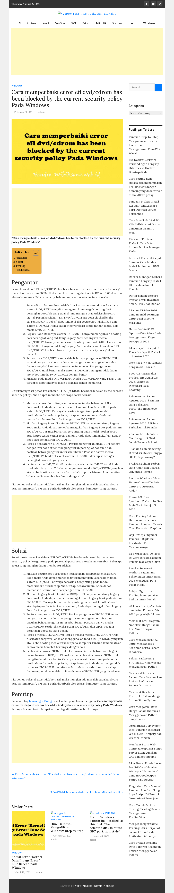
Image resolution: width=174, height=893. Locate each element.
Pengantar (21, 257)
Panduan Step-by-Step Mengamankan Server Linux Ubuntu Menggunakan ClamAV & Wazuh (144, 145)
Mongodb (68, 816)
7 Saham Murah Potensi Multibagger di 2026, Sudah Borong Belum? (144, 438)
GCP (74, 23)
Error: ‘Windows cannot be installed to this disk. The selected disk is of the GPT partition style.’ (106, 824)
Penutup (20, 265)
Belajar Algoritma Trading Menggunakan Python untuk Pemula (144, 595)
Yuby (78, 885)
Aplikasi (32, 23)
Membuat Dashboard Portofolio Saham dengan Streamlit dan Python (145, 696)
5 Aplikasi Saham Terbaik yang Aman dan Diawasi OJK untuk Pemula (144, 467)
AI (20, 23)
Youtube (109, 885)
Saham (117, 23)
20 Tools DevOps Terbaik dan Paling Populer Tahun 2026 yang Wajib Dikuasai (145, 610)
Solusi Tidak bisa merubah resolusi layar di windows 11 (86, 792)
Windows (149, 23)
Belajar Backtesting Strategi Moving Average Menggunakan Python (145, 662)
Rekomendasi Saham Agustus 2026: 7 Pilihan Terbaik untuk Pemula (143, 423)
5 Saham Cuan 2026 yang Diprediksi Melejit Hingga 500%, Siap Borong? (145, 453)
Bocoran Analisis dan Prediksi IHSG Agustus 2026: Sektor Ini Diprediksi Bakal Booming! (143, 381)
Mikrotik (101, 23)
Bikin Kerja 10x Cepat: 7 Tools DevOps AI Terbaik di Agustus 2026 (145, 352)
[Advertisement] (87, 51)
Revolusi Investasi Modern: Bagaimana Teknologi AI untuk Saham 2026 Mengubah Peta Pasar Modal (145, 576)
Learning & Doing (40, 701)
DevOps (60, 23)
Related (25, 269)
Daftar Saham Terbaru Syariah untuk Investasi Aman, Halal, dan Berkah (144, 299)
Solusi (19, 261)
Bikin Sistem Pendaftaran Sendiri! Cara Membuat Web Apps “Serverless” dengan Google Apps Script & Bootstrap (145, 771)
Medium (87, 885)
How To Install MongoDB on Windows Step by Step (67, 827)
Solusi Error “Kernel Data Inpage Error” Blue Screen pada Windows (27, 862)
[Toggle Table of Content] (34, 253)
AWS (46, 23)
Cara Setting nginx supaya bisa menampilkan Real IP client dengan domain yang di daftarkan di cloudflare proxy (145, 187)
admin (41, 111)
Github (98, 885)
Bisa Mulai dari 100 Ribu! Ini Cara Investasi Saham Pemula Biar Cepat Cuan (145, 557)
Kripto (86, 23)
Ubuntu (132, 23)
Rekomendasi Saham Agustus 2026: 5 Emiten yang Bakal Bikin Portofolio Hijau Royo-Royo (144, 404)
